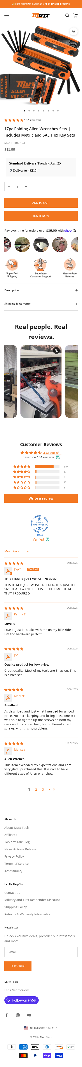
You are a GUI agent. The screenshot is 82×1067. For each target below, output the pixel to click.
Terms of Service (16, 863)
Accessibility (13, 871)
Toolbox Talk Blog (17, 842)
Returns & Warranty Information (28, 914)
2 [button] (36, 789)
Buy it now (41, 216)
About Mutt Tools (17, 828)
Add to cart (41, 203)
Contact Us (12, 893)
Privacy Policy (14, 856)
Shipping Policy (15, 907)
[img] (13, 563)
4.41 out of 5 (52, 453)
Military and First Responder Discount (32, 900)
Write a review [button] (41, 498)
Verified (38, 539)
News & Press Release (20, 849)
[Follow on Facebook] (6, 1015)
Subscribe (18, 966)
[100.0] (39, 524)
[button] (14, 120)
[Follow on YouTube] (29, 1015)
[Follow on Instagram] (18, 1015)
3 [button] (43, 789)
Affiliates (10, 835)
